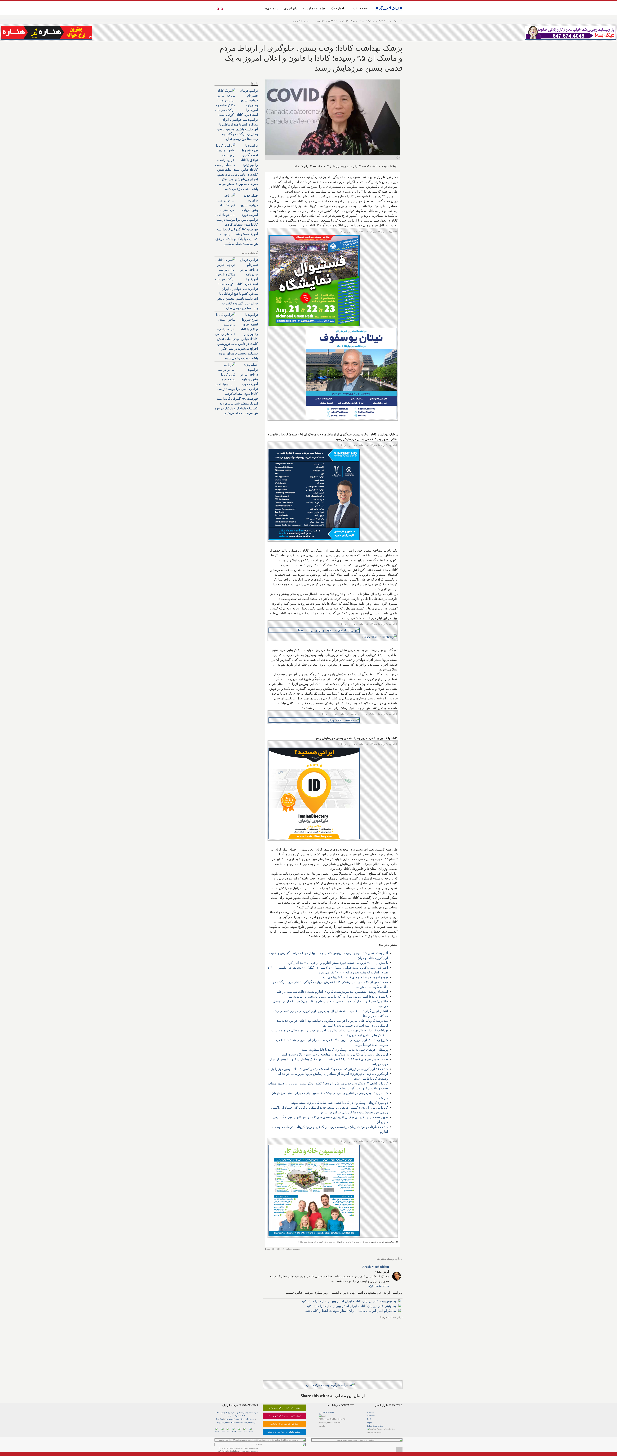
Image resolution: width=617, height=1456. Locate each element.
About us (370, 1412)
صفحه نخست (358, 8)
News (243, 1419)
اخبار (245, 1416)
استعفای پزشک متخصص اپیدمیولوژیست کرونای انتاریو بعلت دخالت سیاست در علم (332, 991)
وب (237, 1412)
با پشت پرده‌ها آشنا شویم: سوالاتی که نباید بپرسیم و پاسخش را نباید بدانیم (338, 996)
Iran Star (219, 1419)
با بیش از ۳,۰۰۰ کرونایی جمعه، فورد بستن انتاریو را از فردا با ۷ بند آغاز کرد (338, 962)
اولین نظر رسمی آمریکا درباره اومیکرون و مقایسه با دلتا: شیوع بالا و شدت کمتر (334, 1054)
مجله (241, 1412)
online (227, 1422)
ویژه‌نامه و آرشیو (314, 8)
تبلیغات (233, 1416)
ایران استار (253, 1412)
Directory (251, 1422)
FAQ (369, 1419)
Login (369, 1422)
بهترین (245, 1412)
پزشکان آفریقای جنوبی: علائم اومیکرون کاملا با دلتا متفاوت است (344, 1049)
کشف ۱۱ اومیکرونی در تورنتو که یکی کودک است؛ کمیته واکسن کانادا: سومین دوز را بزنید (328, 1069)
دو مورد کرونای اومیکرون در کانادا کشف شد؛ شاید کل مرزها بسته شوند (339, 1102)
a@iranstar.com (378, 1286)
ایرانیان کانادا (221, 1412)
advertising (250, 1419)
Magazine (220, 1422)
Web (245, 1422)
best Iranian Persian (232, 1419)
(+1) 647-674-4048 (326, 1412)
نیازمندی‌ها (271, 8)
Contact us (371, 1416)
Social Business (237, 1422)
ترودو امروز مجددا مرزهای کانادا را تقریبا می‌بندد (355, 977)
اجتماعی (239, 1416)
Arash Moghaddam (375, 1266)
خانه (400, 21)
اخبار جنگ (337, 8)
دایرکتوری (291, 8)
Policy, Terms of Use (375, 1426)
